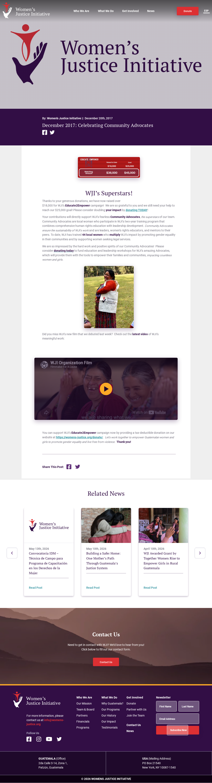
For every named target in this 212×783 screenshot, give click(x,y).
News (150, 11)
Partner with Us (136, 709)
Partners (82, 715)
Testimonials (109, 727)
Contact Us (106, 662)
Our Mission (84, 703)
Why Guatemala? (112, 703)
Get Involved (130, 11)
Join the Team (135, 715)
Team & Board (85, 709)
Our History (108, 715)
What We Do (106, 11)
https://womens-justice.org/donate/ (79, 437)
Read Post (35, 588)
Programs (82, 727)
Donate (188, 11)
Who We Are (81, 11)
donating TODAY (136, 210)
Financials (82, 721)
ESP (206, 10)
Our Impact (108, 721)
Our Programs (110, 709)
